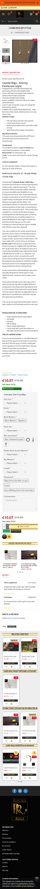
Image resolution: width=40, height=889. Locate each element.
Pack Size (7, 399)
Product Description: (11, 72)
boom (22, 254)
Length (6, 468)
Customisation (9, 496)
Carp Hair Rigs (8, 768)
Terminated (8, 477)
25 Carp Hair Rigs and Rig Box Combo (11, 693)
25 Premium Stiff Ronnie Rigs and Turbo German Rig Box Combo (29, 565)
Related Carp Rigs (20, 634)
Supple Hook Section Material (16, 450)
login (9, 618)
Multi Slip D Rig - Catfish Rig (29, 730)
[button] (21, 63)
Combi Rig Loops (27, 656)
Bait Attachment (10, 435)
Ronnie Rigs (26, 768)
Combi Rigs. (11, 626)
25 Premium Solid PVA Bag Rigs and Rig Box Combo (10, 565)
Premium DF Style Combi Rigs (11, 656)
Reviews (5, 575)
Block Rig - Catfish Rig (11, 730)
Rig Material (9, 459)
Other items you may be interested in (20, 708)
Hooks (6, 408)
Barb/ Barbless (9, 417)
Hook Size (8, 426)
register (15, 618)
